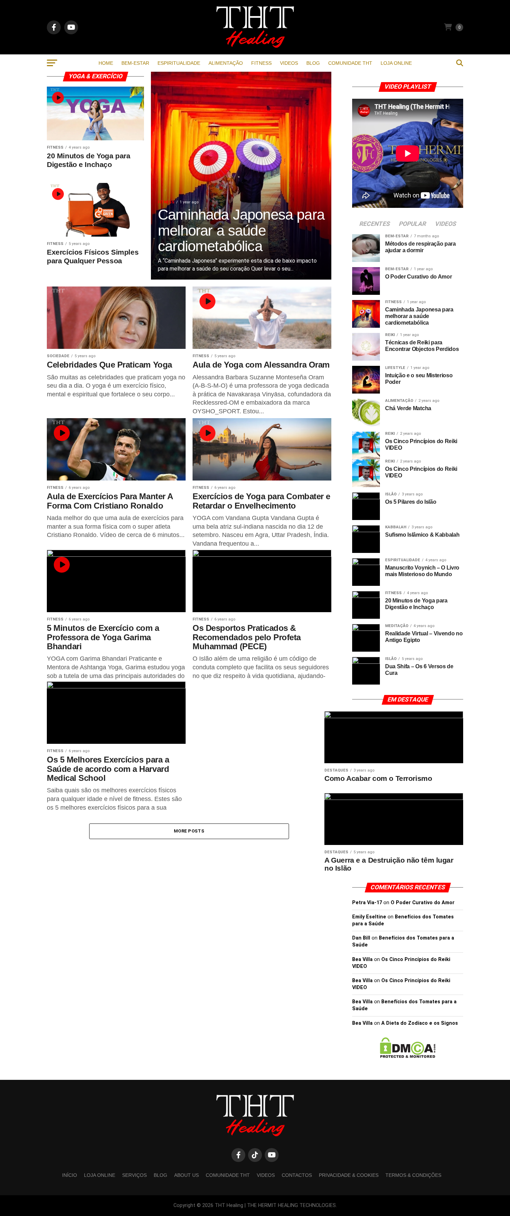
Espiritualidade (179, 63)
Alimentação (226, 63)
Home (106, 63)
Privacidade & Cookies (349, 1175)
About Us (186, 1175)
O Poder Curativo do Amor (422, 903)
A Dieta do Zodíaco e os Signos (419, 1023)
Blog (313, 63)
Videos (289, 63)
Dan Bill (361, 938)
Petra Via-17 (367, 903)
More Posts (189, 831)
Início (69, 1175)
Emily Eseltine (369, 917)
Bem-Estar (135, 63)
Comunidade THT (350, 63)
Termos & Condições (413, 1175)
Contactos (297, 1175)
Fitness (261, 63)
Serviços (134, 1175)
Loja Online (396, 63)
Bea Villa (362, 959)
